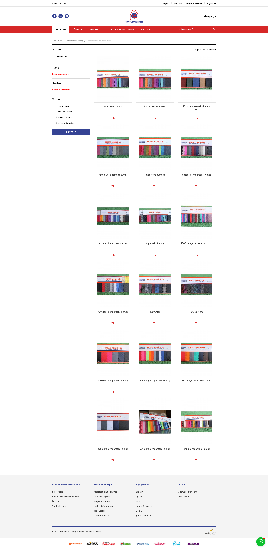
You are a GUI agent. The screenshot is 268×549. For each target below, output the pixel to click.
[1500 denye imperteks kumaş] (196, 216)
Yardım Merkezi (59, 506)
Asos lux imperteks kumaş (113, 243)
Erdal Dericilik (61, 56)
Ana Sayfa (61, 29)
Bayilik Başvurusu (144, 506)
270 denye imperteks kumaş (155, 380)
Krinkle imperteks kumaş (196, 449)
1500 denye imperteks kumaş (197, 243)
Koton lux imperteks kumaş (113, 174)
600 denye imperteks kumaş (155, 449)
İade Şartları (100, 511)
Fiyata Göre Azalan (64, 112)
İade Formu (183, 496)
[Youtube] (67, 16)
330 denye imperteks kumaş (113, 449)
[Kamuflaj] (155, 284)
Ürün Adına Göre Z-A (64, 123)
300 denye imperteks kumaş (113, 380)
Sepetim (140, 492)
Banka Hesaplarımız (122, 29)
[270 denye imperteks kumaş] (155, 353)
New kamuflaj (197, 311)
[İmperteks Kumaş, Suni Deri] (134, 16)
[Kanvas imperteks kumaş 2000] (196, 79)
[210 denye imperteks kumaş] (196, 353)
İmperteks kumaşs (155, 174)
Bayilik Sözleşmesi (102, 501)
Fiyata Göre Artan (63, 106)
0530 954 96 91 (61, 3)
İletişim (145, 29)
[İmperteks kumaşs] (155, 147)
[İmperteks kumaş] (155, 216)
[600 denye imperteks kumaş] (155, 421)
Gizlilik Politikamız (102, 515)
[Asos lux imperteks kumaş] (113, 216)
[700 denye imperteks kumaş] (113, 284)
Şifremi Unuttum (143, 515)
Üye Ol (166, 3)
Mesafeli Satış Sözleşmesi (106, 492)
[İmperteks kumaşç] (113, 79)
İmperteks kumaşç (113, 106)
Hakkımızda (97, 29)
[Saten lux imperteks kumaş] (196, 147)
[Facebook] (54, 16)
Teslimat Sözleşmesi (103, 506)
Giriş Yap (140, 501)
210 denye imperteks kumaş (197, 380)
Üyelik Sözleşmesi (102, 496)
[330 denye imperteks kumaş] (113, 421)
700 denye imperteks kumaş (113, 311)
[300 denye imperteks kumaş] (113, 353)
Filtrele (71, 132)
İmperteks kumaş (155, 243)
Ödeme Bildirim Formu (188, 492)
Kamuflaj (155, 311)
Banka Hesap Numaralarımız (65, 496)
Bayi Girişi (140, 511)
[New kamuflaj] (196, 284)
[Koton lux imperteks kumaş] (113, 147)
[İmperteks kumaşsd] (155, 79)
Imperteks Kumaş (75, 41)
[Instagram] (60, 16)
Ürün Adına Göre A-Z (64, 117)
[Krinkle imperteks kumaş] (196, 421)
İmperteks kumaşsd (155, 106)
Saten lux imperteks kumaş (196, 174)
